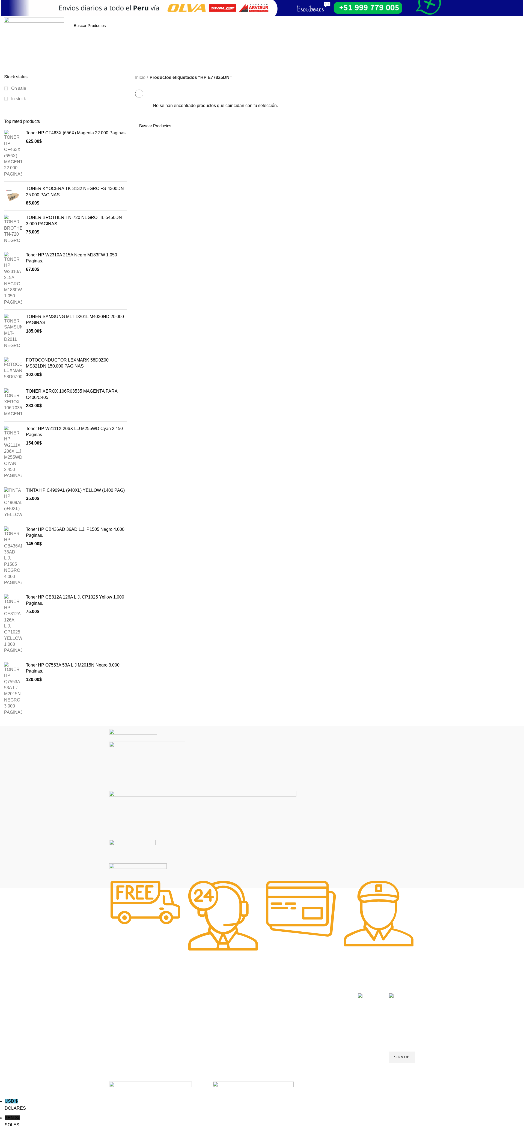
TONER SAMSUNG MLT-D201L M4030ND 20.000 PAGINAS (75, 319)
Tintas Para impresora (253, 1023)
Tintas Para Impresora (195, 985)
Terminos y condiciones (316, 1013)
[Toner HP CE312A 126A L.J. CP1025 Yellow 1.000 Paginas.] (13, 624)
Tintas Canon (182, 1023)
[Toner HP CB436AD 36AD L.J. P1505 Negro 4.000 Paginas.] (13, 556)
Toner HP (117, 1013)
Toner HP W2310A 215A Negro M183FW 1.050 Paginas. (71, 258)
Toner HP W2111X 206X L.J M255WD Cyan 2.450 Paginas (74, 431)
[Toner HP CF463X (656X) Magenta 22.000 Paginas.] (13, 153)
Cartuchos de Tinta (250, 1013)
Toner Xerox (119, 1023)
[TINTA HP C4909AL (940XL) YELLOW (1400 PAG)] (13, 502)
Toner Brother (121, 1004)
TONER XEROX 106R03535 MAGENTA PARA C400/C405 (71, 394)
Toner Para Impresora (128, 995)
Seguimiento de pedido (316, 1041)
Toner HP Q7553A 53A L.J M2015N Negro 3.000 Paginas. (73, 668)
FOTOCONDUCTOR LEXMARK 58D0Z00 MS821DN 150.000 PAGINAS (67, 363)
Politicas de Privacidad (315, 995)
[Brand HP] (147, 766)
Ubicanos (304, 1032)
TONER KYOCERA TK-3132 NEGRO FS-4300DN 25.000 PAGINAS (75, 191)
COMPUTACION (248, 985)
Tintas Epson (182, 1004)
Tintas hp (179, 995)
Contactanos (307, 1023)
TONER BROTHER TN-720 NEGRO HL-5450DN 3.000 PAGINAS (74, 220)
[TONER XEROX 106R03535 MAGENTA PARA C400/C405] (13, 402)
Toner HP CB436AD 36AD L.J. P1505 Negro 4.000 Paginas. (75, 532)
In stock (18, 98)
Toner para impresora (252, 1004)
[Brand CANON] (132, 851)
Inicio (140, 77)
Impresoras (243, 995)
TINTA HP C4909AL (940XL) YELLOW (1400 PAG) (75, 490)
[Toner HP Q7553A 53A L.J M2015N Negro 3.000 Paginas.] (13, 688)
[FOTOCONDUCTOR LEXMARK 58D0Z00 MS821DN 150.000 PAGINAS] (13, 368)
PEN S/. (12, 1121)
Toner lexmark (121, 1032)
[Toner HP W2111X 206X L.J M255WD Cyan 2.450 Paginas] (13, 452)
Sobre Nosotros (314, 985)
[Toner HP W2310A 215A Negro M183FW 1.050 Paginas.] (13, 278)
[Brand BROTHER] (138, 874)
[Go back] (230, 65)
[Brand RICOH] (133, 735)
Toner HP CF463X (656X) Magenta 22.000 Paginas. (76, 133)
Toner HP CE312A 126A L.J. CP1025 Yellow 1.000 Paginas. (75, 600)
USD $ (15, 1105)
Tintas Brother (183, 1013)
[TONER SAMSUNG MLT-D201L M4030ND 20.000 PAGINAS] (13, 331)
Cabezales (243, 1041)
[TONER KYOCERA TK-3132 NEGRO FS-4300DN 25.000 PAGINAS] (13, 196)
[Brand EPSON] (202, 815)
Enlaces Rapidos (127, 985)
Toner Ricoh (119, 1041)
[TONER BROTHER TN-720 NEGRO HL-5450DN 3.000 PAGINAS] (13, 229)
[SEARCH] (134, 25)
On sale (18, 88)
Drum (238, 1032)
